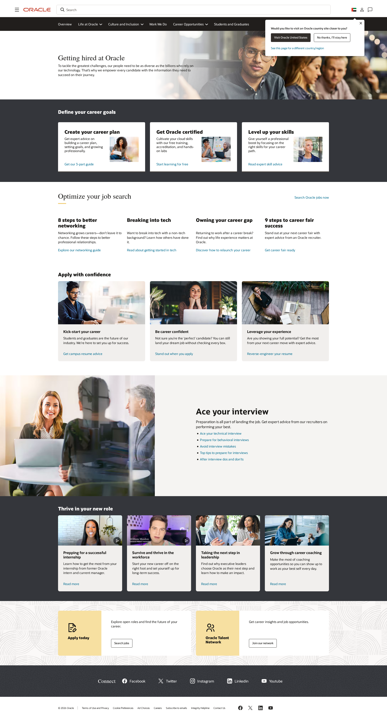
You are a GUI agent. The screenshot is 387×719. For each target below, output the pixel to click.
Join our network (261, 642)
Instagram (205, 681)
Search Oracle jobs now (311, 197)
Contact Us (219, 708)
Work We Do (158, 24)
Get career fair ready (280, 250)
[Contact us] (370, 9)
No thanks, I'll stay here (332, 37)
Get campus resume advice (82, 354)
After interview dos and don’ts (221, 459)
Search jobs (120, 642)
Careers (158, 708)
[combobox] (193, 10)
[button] (17, 9)
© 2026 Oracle (66, 708)
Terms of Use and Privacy (95, 708)
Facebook (137, 681)
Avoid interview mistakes (218, 446)
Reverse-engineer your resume (269, 354)
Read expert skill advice (265, 164)
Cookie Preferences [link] (123, 708)
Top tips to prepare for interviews (224, 453)
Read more (71, 584)
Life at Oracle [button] (88, 24)
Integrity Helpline (200, 708)
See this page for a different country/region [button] (297, 48)
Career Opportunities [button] (188, 24)
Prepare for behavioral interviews (224, 440)
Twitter (171, 681)
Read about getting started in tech (151, 250)
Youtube (276, 681)
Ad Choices (143, 708)
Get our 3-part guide (79, 164)
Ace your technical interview (220, 433)
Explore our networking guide (79, 250)
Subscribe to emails (176, 708)
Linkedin (242, 681)
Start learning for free (172, 164)
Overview (65, 24)
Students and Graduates (231, 24)
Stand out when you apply (174, 354)
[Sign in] (362, 9)
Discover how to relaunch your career (223, 250)
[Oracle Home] (37, 9)
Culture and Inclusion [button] (123, 24)
